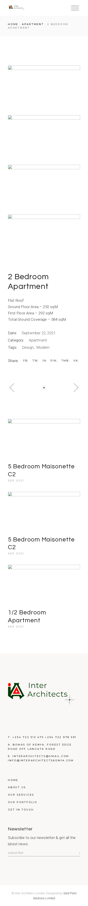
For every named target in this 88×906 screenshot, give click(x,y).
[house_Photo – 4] (44, 234)
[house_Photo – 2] (44, 135)
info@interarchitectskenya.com (41, 760)
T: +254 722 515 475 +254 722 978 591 (42, 737)
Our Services (21, 794)
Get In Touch (21, 809)
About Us (17, 787)
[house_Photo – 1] (44, 85)
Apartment (38, 340)
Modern (43, 347)
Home (13, 780)
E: (10, 756)
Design (28, 347)
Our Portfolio (22, 802)
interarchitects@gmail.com (40, 756)
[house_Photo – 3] (44, 185)
